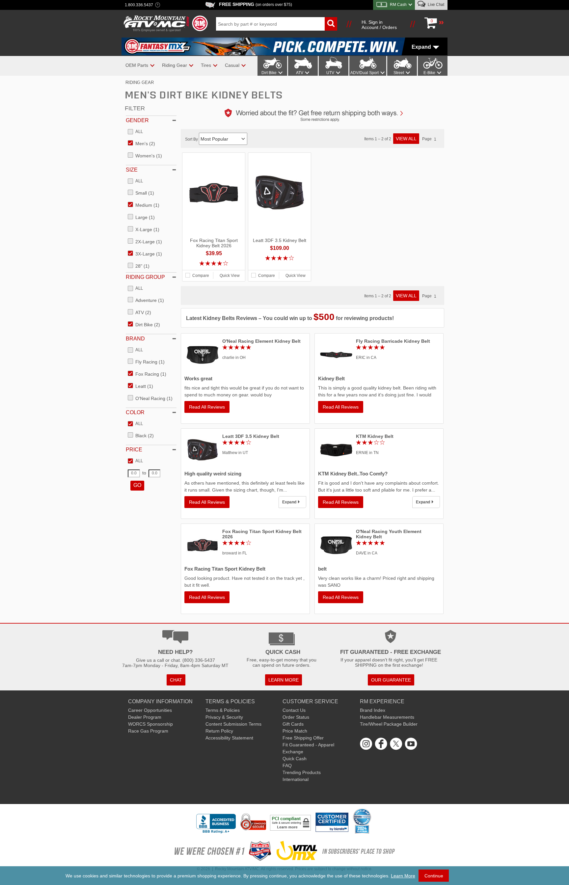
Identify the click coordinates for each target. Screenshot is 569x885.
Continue (433, 875)
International (296, 779)
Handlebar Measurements (387, 717)
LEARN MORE (283, 680)
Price (134, 449)
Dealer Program (144, 717)
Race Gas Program (148, 731)
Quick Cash (295, 758)
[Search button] (331, 24)
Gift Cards (293, 724)
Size (132, 170)
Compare (200, 275)
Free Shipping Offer (303, 737)
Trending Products (302, 772)
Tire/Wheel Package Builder (389, 724)
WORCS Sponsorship (150, 724)
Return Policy (219, 731)
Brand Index (372, 710)
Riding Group (145, 277)
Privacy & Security (224, 717)
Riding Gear (139, 82)
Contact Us (294, 710)
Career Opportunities (150, 710)
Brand (135, 338)
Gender (137, 120)
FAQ (287, 765)
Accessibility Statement (229, 737)
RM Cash (398, 4)
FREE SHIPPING (255, 4)
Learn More (403, 875)
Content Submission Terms (233, 724)
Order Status (296, 717)
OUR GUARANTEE (391, 680)
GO (137, 485)
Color (135, 412)
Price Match (295, 731)
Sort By (192, 139)
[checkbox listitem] (135, 132)
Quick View (230, 275)
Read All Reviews (207, 407)
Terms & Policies (222, 710)
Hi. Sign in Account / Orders (379, 24)
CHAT (176, 680)
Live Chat (435, 4)
